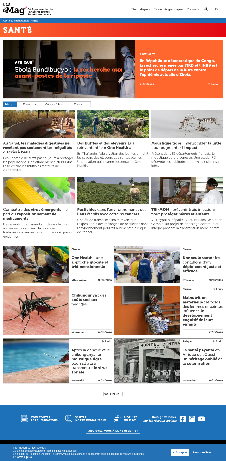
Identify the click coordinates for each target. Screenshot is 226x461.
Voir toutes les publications (44, 419)
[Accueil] (28, 9)
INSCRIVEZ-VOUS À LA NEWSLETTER (113, 430)
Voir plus (111, 394)
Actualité (148, 54)
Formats (193, 9)
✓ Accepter (179, 452)
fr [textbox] (216, 9)
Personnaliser (202, 452)
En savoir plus (22, 457)
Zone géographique (169, 9)
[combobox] (218, 9)
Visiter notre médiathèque (91, 419)
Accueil (7, 20)
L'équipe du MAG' (130, 419)
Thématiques (140, 9)
